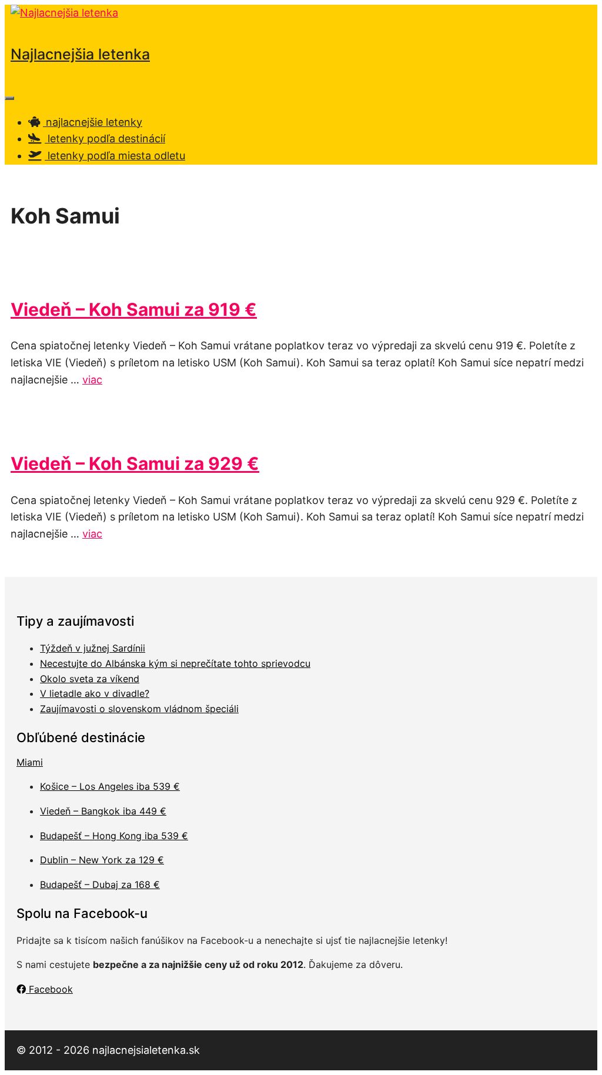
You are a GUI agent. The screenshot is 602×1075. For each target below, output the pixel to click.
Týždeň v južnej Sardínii (92, 648)
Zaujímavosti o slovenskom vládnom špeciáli (139, 709)
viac (92, 379)
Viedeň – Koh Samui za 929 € (135, 463)
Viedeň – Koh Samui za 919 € (134, 309)
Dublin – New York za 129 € (102, 860)
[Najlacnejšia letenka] (64, 12)
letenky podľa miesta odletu (115, 155)
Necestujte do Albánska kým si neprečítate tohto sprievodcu (175, 663)
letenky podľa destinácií (105, 138)
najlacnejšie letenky (92, 122)
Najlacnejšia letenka (80, 54)
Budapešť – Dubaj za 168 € (100, 884)
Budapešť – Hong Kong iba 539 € (114, 836)
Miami (29, 762)
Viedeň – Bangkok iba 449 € (103, 811)
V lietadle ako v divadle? (94, 693)
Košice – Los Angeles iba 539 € (110, 786)
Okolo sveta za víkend (89, 679)
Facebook (49, 989)
